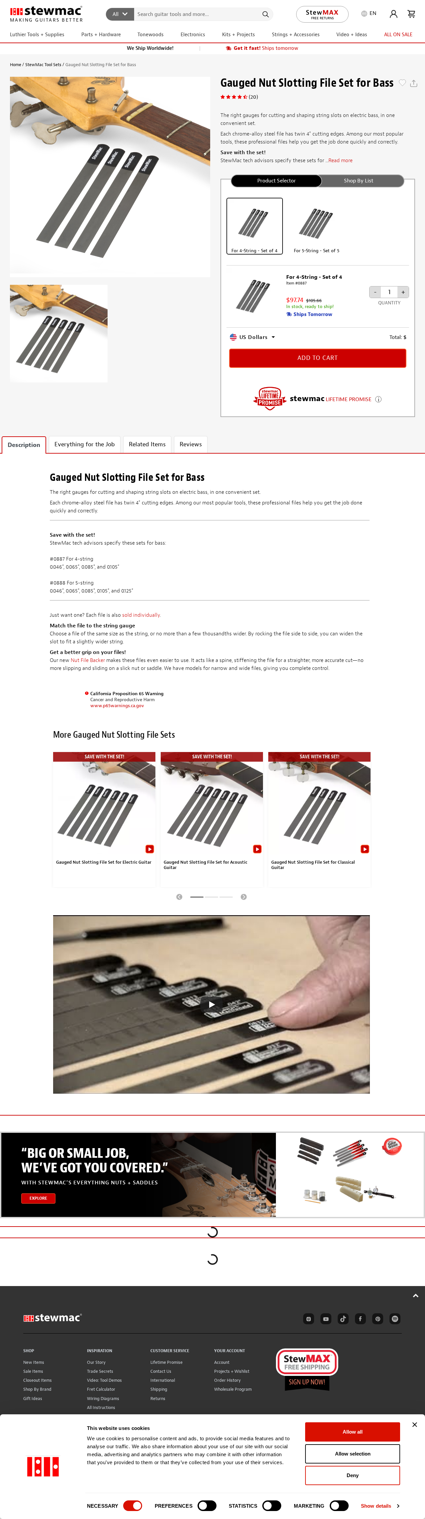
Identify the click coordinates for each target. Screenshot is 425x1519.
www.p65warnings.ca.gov (117, 705)
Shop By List (358, 180)
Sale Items (33, 1371)
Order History (227, 1380)
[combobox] (190, 14)
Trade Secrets (100, 1371)
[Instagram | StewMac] (307, 1320)
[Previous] (179, 896)
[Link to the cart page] (411, 14)
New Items (33, 1362)
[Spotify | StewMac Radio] (393, 1320)
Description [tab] (24, 445)
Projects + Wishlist (231, 1371)
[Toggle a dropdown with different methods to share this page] (414, 83)
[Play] (211, 1005)
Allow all (353, 1432)
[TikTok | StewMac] (342, 1320)
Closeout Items (37, 1380)
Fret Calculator (101, 1389)
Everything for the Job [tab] (84, 444)
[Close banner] (414, 1424)
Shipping (158, 1389)
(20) (253, 97)
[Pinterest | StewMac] (376, 1320)
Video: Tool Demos (104, 1380)
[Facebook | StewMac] (359, 1320)
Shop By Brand (37, 1389)
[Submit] (265, 14)
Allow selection (353, 1454)
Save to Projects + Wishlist (402, 83)
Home (15, 64)
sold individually (141, 615)
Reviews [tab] (191, 444)
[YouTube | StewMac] (324, 1320)
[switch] (207, 1505)
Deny (353, 1475)
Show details (376, 1506)
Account (221, 1362)
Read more (340, 160)
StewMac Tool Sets (43, 64)
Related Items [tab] (147, 444)
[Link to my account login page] (393, 14)
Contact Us (160, 1371)
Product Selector (276, 180)
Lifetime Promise (166, 1362)
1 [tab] (197, 898)
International (162, 1380)
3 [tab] (226, 898)
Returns (157, 1398)
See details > (378, 398)
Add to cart (318, 358)
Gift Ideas (32, 1398)
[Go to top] (416, 1295)
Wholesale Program (233, 1389)
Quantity (389, 303)
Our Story (96, 1362)
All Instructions (101, 1407)
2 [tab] (211, 898)
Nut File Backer (88, 660)
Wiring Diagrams (103, 1398)
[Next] (244, 896)
